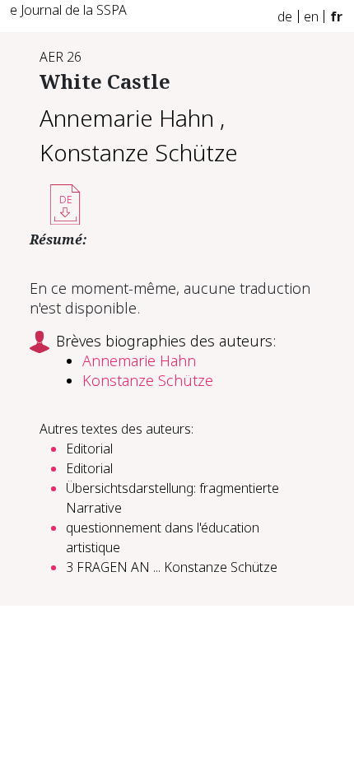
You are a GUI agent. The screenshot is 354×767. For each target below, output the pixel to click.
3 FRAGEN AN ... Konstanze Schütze (171, 567)
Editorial (89, 448)
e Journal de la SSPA (68, 10)
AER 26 (61, 57)
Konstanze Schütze (139, 152)
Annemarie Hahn (127, 117)
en (311, 16)
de (284, 16)
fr (336, 16)
